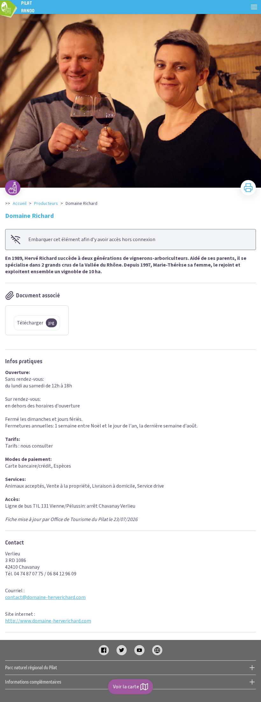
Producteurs (46, 203)
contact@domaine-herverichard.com (45, 597)
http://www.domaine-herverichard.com (48, 620)
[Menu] (254, 7)
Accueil (19, 203)
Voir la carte (126, 686)
